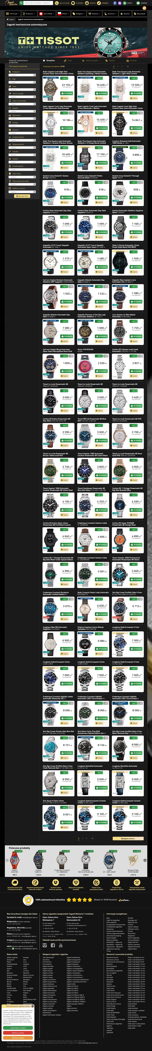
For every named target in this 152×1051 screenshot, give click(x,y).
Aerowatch (10, 959)
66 (128, 67)
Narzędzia (110, 979)
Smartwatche (47, 964)
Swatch (55, 177)
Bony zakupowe (112, 966)
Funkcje (15, 122)
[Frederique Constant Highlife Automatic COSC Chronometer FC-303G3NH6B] (85, 714)
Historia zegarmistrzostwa (115, 933)
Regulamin (131, 935)
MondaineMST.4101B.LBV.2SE (85, 871)
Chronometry (47, 961)
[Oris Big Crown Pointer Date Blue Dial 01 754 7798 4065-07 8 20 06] (51, 748)
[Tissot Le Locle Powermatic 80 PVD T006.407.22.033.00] (120, 436)
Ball (8, 970)
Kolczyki (109, 975)
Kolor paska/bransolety (21, 181)
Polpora (91, 628)
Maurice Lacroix (28, 975)
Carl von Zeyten (58, 281)
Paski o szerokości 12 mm (136, 968)
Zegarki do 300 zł (72, 988)
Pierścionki (110, 1021)
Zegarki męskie (48, 968)
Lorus (25, 966)
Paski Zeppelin (111, 1017)
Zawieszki (110, 1032)
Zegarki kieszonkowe (50, 990)
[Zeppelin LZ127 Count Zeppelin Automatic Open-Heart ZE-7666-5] (85, 262)
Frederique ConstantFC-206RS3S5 (62, 871)
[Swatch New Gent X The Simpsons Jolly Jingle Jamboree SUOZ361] (14, 859)
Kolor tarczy (17, 173)
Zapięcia (109, 1030)
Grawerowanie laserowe (115, 931)
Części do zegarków (113, 920)
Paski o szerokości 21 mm (136, 988)
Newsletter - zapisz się (114, 942)
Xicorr (85, 350)
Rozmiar (15, 130)
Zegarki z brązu (48, 977)
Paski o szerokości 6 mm (136, 957)
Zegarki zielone (48, 975)
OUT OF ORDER (28, 988)
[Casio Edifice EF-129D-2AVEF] (109, 859)
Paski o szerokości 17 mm (136, 979)
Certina (125, 350)
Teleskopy (110, 1028)
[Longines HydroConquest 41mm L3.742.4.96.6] (120, 644)
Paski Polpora (111, 1008)
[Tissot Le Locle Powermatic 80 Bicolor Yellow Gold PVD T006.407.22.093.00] (51, 471)
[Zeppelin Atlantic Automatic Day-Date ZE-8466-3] (85, 297)
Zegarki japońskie (48, 988)
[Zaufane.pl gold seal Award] (28, 900)
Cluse (8, 997)
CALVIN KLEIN (11, 988)
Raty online (131, 933)
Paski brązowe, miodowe (136, 1010)
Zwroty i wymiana (134, 944)
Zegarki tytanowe (72, 964)
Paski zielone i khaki (134, 1025)
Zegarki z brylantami (73, 966)
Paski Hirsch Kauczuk (114, 992)
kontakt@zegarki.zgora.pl (29, 917)
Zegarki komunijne (134, 946)
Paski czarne (132, 1012)
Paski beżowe (132, 1003)
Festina (57, 211)
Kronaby (26, 957)
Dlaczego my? (132, 920)
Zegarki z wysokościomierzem (77, 981)
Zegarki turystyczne (73, 961)
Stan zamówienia (133, 940)
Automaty (46, 959)
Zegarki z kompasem (74, 972)
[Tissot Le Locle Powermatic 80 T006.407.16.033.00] (85, 401)
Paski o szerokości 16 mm (136, 977)
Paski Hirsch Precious (114, 997)
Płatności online (133, 929)
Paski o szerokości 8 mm (136, 959)
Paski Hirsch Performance (115, 995)
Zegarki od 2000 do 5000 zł (76, 999)
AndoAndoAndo (12, 964)
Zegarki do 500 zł (72, 992)
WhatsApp (17, 948)
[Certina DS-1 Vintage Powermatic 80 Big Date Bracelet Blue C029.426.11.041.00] (120, 505)
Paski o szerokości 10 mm (136, 964)
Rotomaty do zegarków (114, 1023)
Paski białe (131, 1006)
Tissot (55, 385)
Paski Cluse (110, 988)
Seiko (125, 247)
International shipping (114, 935)
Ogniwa (109, 984)
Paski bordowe (133, 1008)
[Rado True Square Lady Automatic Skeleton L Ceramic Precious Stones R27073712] (51, 158)
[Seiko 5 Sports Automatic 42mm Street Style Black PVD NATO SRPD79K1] (120, 262)
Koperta (15, 108)
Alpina (9, 961)
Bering (9, 981)
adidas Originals (12, 957)
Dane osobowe (111, 922)
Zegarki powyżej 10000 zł (75, 1003)
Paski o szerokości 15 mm (136, 975)
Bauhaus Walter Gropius (12, 976)
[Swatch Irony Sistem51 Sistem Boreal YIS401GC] (51, 193)
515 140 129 (16, 923)
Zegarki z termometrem (75, 977)
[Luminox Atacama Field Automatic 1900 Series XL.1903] (120, 158)
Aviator (9, 968)
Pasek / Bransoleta (19, 101)
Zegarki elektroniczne (50, 986)
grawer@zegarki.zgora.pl (29, 942)
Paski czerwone (133, 1014)
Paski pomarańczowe (135, 1019)
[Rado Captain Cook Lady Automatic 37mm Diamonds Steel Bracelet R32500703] (51, 124)
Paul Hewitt (27, 990)
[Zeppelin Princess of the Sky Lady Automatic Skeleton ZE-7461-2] (85, 332)
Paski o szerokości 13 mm (136, 970)
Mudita (25, 981)
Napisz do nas (132, 922)
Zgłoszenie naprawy (113, 948)
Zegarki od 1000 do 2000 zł (76, 997)
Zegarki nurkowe (48, 1006)
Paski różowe (132, 1021)
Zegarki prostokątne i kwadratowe (50, 1011)
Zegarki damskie (48, 966)
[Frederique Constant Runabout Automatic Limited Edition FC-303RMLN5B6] (51, 610)
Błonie (9, 984)
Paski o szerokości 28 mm (136, 999)
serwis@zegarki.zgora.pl (29, 936)
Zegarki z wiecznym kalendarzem (78, 979)
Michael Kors (27, 977)
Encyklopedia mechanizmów (116, 924)
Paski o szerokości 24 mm (136, 995)
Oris (127, 593)
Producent (16, 72)
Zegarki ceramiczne (49, 979)
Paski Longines (111, 999)
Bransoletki (110, 968)
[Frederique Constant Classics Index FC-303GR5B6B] (85, 575)
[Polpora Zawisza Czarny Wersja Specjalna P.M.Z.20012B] (85, 644)
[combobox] (38, 3)
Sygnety (109, 1025)
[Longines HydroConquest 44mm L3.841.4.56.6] (85, 679)
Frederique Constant (92, 524)
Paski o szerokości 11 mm (136, 966)
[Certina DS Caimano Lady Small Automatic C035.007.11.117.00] (120, 367)
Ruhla (25, 997)
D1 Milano (10, 1001)
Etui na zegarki (111, 972)
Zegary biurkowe (72, 1010)
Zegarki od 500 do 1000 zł (75, 995)
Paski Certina (111, 986)
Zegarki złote (71, 984)
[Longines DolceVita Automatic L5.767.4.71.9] (120, 783)
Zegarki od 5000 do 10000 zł (76, 1001)
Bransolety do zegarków (115, 970)
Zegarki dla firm (133, 942)
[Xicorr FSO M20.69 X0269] (85, 367)
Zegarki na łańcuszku (50, 1001)
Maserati (26, 972)
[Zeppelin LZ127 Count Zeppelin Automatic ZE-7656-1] (51, 262)
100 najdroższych (48, 957)
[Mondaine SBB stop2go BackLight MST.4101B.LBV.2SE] (86, 859)
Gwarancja (110, 929)
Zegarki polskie (48, 1008)
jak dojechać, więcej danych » (51, 931)
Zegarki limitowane (49, 995)
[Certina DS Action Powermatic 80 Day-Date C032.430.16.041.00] (51, 436)
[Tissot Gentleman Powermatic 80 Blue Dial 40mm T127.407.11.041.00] (85, 505)
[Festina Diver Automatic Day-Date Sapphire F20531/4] (51, 228)
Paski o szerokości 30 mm (136, 1001)
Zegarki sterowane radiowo (52, 1014)
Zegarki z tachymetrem (74, 975)
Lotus (25, 968)
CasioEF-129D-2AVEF (109, 871)
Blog (108, 918)
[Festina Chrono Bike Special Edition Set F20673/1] (38, 859)
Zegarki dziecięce (48, 984)
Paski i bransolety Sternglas (116, 1019)
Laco (123, 315)
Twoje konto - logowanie (115, 946)
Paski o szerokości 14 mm (136, 972)
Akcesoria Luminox (113, 959)
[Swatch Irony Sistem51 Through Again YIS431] (120, 193)
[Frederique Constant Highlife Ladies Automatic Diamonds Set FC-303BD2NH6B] (51, 714)
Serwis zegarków (133, 937)
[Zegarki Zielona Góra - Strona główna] (11, 3)
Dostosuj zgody (18, 1038)
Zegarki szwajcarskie (74, 959)
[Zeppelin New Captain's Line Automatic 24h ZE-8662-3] (120, 297)
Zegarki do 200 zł (72, 986)
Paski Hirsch (111, 990)
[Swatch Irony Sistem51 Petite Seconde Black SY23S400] (85, 193)
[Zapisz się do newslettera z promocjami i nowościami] (144, 8)
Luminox (126, 142)
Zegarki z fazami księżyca (75, 970)
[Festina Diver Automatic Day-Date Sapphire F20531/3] (85, 228)
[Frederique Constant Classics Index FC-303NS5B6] (85, 540)
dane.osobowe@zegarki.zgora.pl (87, 1042)
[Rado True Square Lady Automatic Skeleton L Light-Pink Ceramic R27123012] (120, 89)
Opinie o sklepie (133, 926)
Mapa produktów (112, 940)
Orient (25, 984)
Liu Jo (25, 961)
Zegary (69, 1006)
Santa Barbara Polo (29, 999)
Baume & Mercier (13, 979)
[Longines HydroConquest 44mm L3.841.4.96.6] (51, 679)
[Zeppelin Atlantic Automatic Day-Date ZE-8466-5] (51, 332)
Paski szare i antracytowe (136, 1023)
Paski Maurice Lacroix (114, 1003)
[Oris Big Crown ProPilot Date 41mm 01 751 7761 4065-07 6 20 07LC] (120, 610)
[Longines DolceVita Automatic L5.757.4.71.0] (85, 783)
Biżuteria (110, 964)
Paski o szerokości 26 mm (136, 997)
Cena (14, 86)
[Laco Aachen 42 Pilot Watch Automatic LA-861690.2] (120, 332)
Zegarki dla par (48, 970)
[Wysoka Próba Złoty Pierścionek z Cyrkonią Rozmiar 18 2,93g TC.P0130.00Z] (133, 859)
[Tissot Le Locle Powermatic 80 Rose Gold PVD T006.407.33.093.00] (120, 471)
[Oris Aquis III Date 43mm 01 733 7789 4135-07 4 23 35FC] (51, 818)
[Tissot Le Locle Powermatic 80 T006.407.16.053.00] (51, 401)
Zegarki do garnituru (49, 981)
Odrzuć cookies (18, 1033)
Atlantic (9, 966)
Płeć (14, 79)
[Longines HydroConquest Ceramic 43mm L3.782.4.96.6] (120, 818)
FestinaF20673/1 (38, 871)
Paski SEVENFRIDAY (113, 1012)
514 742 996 (16, 930)
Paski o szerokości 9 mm (136, 961)
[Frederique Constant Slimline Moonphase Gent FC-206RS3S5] (62, 859)
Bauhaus (10, 972)
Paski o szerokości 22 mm (136, 990)
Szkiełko (15, 151)
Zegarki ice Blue (48, 972)
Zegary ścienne (72, 1008)
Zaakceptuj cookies (18, 1028)
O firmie (130, 924)
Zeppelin (56, 246)
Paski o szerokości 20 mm (136, 986)
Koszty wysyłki (111, 937)
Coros (9, 999)
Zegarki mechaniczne (50, 999)
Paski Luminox (111, 1001)
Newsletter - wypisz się (114, 944)
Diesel (9, 1003)
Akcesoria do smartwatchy (115, 961)
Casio (8, 992)
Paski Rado (110, 1010)
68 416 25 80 (49, 928)
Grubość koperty (18, 137)
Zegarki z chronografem (75, 968)
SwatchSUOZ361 (14, 871)
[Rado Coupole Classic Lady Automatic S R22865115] (85, 610)
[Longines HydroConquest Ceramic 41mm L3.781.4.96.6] (85, 818)
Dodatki (15, 159)
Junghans (55, 628)
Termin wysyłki (18, 93)
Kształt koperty (18, 166)
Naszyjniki (110, 981)
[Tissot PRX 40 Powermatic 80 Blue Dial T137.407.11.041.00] (85, 436)
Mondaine (26, 979)
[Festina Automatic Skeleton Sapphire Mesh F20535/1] (120, 228)
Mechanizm (17, 115)
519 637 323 (16, 936)
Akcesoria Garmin (112, 957)
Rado (58, 73)
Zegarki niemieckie (49, 1003)
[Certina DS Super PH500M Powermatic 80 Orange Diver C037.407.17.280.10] (120, 540)
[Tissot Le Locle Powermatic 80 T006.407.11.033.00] (120, 401)
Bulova (9, 986)
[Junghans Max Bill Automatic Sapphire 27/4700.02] (51, 644)
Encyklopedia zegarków (114, 926)
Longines (125, 628)
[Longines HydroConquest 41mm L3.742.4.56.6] (120, 679)
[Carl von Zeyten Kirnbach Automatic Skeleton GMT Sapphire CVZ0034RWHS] (51, 297)
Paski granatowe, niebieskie (137, 1017)
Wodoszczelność (18, 144)
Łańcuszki (110, 977)
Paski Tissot (110, 1014)
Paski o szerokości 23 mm (136, 992)
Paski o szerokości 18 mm (136, 981)
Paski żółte (131, 1028)
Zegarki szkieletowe (73, 957)
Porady (130, 931)
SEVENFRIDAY (27, 1003)
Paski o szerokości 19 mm (136, 984)
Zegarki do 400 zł (72, 990)
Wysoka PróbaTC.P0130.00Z (133, 871)
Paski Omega (111, 1006)
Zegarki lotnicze (48, 997)
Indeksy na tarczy (19, 188)
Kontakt (130, 918)
